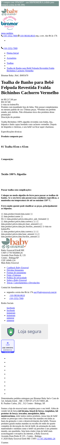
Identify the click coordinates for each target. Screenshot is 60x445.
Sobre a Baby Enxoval (17, 280)
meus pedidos (7, 33)
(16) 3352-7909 (10, 36)
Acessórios (11, 58)
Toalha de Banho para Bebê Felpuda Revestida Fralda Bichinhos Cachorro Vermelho (30, 69)
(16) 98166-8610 (28, 36)
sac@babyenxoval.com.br (45, 292)
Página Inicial (13, 53)
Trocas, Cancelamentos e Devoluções (23, 283)
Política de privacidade (17, 277)
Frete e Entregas (14, 275)
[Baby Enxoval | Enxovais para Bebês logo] (9, 15)
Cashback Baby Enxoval (18, 267)
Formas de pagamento (16, 272)
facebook (11, 308)
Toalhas (10, 63)
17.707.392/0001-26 (46, 438)
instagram (11, 313)
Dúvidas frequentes (15, 270)
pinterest (10, 318)
